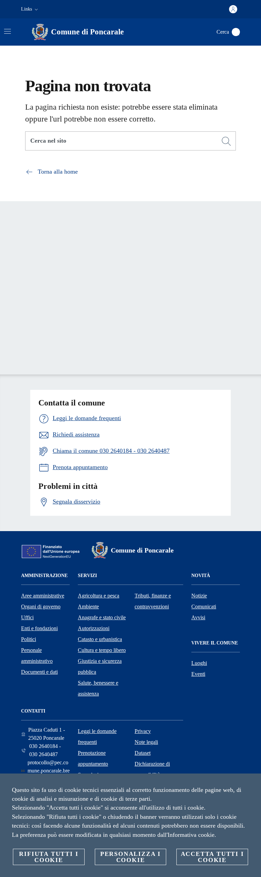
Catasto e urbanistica (100, 639)
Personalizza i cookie (130, 856)
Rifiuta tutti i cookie (48, 856)
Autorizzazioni (93, 628)
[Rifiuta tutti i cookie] (253, 784)
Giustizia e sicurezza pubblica (100, 666)
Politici (28, 639)
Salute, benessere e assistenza (98, 688)
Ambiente (88, 606)
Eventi (198, 674)
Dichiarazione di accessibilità (152, 769)
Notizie (199, 596)
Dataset (143, 753)
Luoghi (199, 663)
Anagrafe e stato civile (102, 617)
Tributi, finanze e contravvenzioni (153, 601)
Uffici (27, 617)
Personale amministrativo (37, 655)
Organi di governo (40, 606)
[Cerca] (236, 32)
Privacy (143, 731)
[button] (30, 9)
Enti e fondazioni (39, 628)
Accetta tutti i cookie (212, 856)
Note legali (146, 742)
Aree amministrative (42, 596)
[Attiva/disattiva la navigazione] (7, 31)
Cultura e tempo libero (102, 650)
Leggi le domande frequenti (97, 736)
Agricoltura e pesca (98, 596)
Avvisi (198, 617)
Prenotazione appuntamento (93, 758)
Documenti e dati (39, 672)
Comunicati (203, 606)
